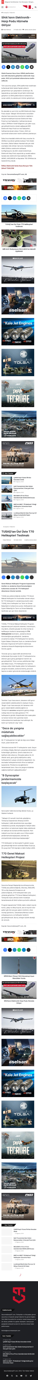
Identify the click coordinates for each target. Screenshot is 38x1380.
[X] (8, 67)
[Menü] (2, 8)
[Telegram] (27, 67)
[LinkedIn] (13, 67)
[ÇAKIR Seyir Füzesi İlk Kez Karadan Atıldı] (6, 480)
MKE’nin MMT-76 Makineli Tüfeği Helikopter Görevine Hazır (25, 505)
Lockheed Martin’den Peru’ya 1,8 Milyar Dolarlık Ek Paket (25, 514)
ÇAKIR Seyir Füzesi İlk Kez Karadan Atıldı (22, 479)
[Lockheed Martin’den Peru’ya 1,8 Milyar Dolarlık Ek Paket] (6, 515)
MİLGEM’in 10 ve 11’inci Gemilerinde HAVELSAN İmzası (24, 497)
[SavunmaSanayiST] (19, 7)
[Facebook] (4, 67)
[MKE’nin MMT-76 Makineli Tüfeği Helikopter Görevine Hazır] (6, 507)
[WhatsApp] (22, 67)
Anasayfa (6, 12)
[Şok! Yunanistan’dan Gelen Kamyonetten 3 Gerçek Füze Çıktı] (6, 489)
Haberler (12, 12)
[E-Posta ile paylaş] (32, 67)
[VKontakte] (18, 67)
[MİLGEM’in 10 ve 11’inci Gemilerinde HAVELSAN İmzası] (6, 498)
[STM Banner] (19, 105)
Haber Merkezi (7, 29)
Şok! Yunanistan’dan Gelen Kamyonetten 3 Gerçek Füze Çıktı (24, 488)
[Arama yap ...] (36, 8)
